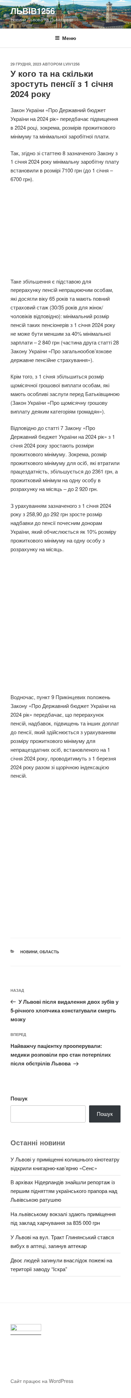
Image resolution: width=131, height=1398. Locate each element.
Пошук (19, 1098)
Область (49, 951)
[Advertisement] (65, 234)
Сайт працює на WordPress (41, 1380)
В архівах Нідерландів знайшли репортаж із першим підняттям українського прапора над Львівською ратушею (63, 1190)
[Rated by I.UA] (25, 1329)
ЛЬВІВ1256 (32, 10)
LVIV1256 (71, 64)
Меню (69, 37)
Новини (28, 951)
